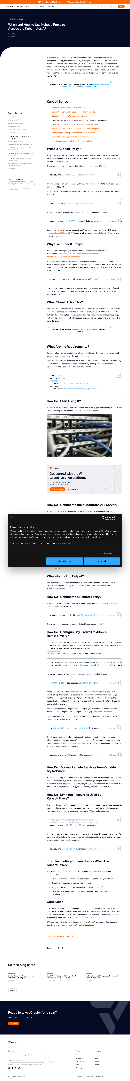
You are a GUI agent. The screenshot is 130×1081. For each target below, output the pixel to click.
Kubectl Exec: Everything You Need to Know (70, 137)
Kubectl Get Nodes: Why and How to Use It (69, 116)
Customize (63, 561)
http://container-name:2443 (105, 712)
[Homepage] (13, 1042)
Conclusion (11, 168)
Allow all (102, 561)
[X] (54, 948)
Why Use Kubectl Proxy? (15, 123)
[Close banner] (119, 518)
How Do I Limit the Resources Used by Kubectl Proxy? (19, 159)
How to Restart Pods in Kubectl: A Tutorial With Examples (75, 129)
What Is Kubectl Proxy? (15, 120)
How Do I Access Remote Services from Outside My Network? (20, 154)
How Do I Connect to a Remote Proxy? (20, 144)
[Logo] (9, 6)
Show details (109, 553)
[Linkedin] (58, 948)
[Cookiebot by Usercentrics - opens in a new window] (104, 518)
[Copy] (62, 948)
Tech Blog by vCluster (16, 19)
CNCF (49, 936)
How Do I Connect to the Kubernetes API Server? (19, 137)
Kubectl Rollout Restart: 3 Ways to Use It (68, 108)
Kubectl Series (12, 117)
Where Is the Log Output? (16, 141)
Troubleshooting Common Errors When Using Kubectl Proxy (20, 164)
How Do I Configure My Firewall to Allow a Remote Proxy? (21, 149)
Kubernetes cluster (86, 917)
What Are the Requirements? (17, 130)
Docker (70, 936)
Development (59, 936)
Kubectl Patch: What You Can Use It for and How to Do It (75, 124)
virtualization (65, 58)
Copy (118, 174)
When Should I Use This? (15, 126)
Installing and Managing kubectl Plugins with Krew (72, 141)
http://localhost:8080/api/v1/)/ (59, 233)
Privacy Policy (26, 188)
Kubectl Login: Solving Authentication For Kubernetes (73, 133)
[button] (20, 6)
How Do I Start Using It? (15, 133)
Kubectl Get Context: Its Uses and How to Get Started (74, 112)
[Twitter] (9, 1068)
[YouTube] (16, 1068)
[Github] (19, 1068)
